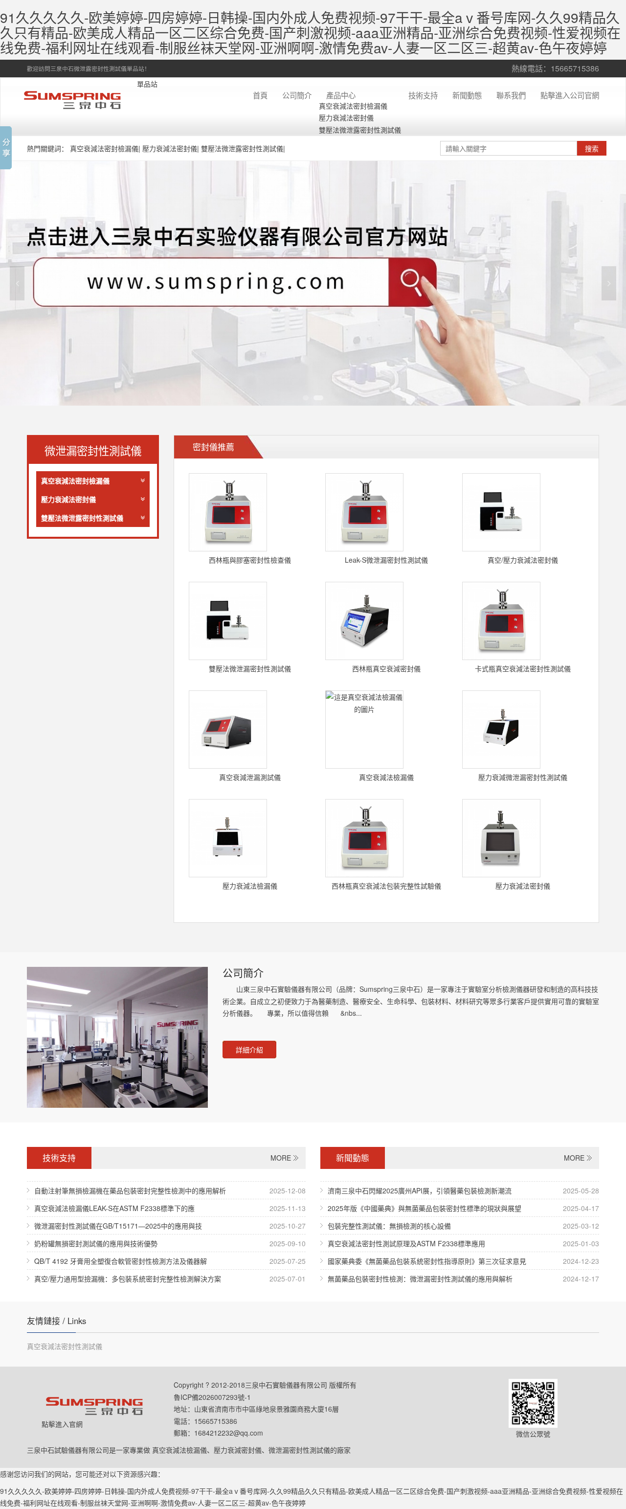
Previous (17, 283)
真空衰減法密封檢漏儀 (353, 106)
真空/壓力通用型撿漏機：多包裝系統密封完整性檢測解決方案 (127, 1278)
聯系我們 (511, 95)
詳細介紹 (249, 1049)
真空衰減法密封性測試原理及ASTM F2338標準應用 (406, 1243)
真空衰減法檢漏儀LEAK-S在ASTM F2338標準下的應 (114, 1208)
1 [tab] (306, 397)
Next (609, 283)
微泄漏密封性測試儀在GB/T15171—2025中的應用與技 (118, 1226)
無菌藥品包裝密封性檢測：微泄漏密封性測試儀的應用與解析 (420, 1278)
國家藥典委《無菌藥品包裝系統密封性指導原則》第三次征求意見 (427, 1261)
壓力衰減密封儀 (238, 1450)
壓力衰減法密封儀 (346, 117)
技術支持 (423, 95)
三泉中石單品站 (78, 100)
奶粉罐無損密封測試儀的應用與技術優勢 (95, 1243)
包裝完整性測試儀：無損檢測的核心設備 (389, 1226)
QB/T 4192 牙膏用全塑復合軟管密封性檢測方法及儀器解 (120, 1261)
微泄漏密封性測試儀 (299, 1450)
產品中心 (341, 95)
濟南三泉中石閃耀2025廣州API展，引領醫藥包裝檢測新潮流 (420, 1190)
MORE (280, 1158)
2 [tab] (318, 397)
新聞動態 (467, 95)
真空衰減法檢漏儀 (179, 1450)
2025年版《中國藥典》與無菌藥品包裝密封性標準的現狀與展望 (424, 1208)
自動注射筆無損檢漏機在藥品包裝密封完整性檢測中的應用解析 (130, 1190)
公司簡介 (297, 95)
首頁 (260, 95)
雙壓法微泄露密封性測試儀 (360, 130)
